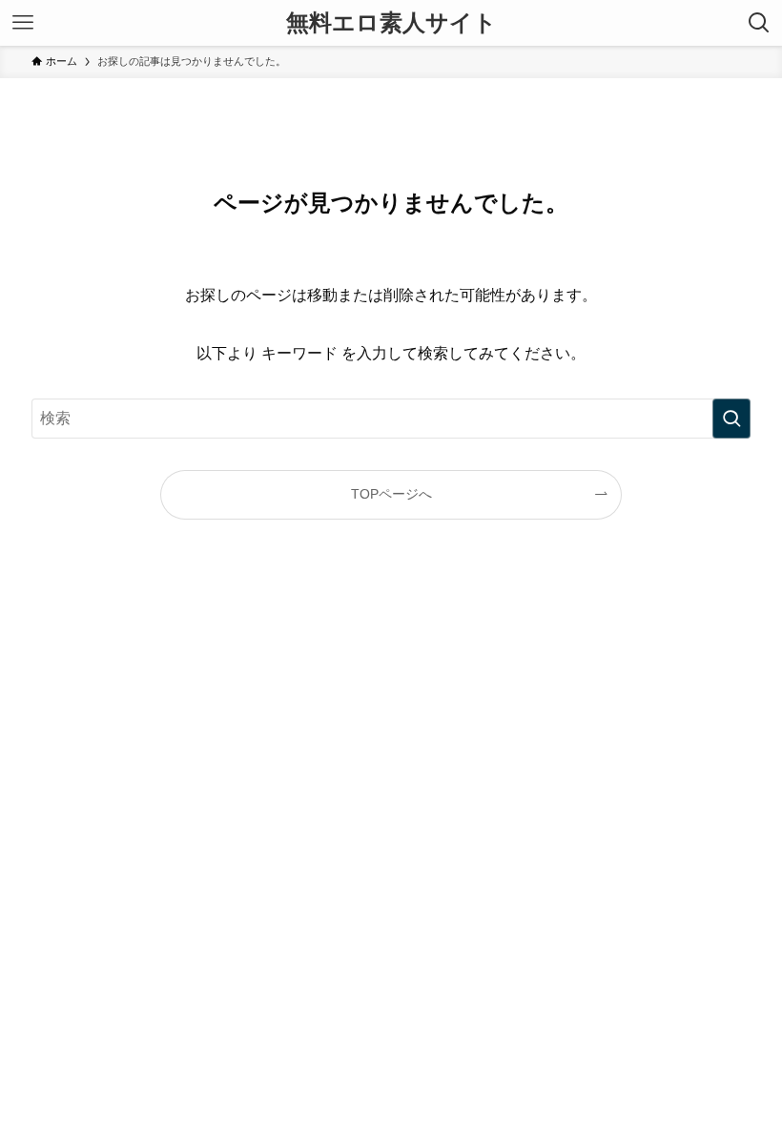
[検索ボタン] (759, 23)
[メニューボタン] (23, 23)
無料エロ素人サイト (391, 22)
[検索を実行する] (731, 419)
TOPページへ (391, 493)
